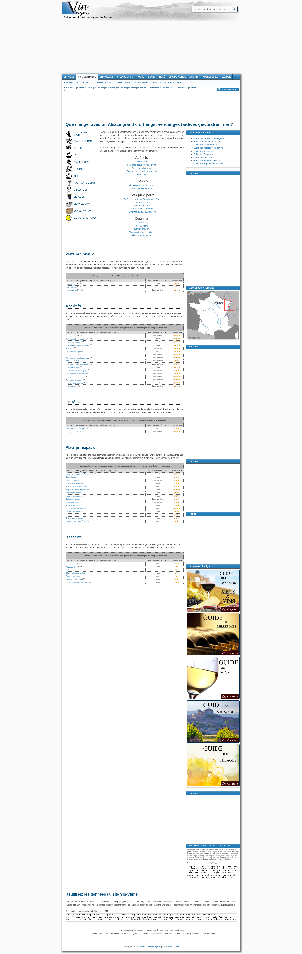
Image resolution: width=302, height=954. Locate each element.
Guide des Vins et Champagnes (208, 138)
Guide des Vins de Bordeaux (207, 141)
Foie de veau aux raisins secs (142, 212)
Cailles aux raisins (72, 502)
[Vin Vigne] (88, 18)
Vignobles (87, 82)
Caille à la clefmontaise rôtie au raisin (141, 199)
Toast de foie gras (72, 361)
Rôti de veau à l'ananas (141, 208)
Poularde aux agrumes (74, 496)
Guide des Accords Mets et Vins (208, 148)
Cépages (79, 197)
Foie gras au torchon (73, 355)
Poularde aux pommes (74, 512)
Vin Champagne (71, 82)
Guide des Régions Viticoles (206, 160)
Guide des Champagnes (205, 145)
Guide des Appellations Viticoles (208, 163)
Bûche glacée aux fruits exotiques (78, 582)
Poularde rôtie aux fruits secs (76, 508)
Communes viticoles (170, 82)
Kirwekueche (141, 222)
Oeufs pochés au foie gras (141, 185)
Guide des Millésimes (203, 151)
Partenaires (167, 946)
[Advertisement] (151, 47)
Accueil (142, 946)
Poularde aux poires (73, 505)
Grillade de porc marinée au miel (77, 521)
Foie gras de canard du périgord (77, 358)
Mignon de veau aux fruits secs (77, 490)
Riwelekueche (141, 226)
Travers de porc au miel (74, 518)
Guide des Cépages (203, 154)
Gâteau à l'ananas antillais (141, 232)
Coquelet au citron (141, 205)
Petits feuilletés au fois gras (76, 371)
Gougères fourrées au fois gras (77, 364)
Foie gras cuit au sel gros (75, 377)
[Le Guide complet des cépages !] (213, 786)
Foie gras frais (71, 386)
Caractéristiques (85, 218)
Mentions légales (154, 946)
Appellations (124, 82)
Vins (155, 82)
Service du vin (83, 204)
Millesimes (81, 190)
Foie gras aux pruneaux (74, 383)
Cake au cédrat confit (74, 580)
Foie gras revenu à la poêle (76, 374)
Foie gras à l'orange (141, 168)
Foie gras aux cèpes (73, 352)
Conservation (82, 211)
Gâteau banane (141, 229)
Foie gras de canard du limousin (141, 171)
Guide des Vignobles (203, 157)
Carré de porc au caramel (75, 515)
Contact (177, 946)
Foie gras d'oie (142, 162)
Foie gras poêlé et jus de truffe (141, 165)
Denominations (142, 82)
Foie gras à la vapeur (73, 380)
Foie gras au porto (72, 367)
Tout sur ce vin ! (84, 183)
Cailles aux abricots (73, 499)
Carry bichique (142, 202)
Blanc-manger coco (141, 235)
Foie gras (141, 174)
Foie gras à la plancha (141, 188)
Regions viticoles (105, 82)
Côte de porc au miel (73, 493)
